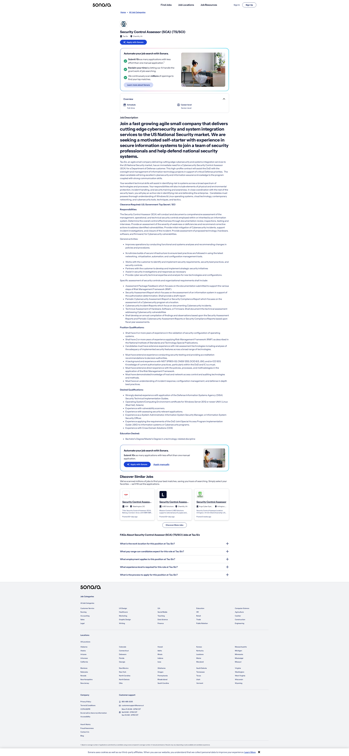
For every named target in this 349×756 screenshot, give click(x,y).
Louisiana (200, 654)
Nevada (83, 676)
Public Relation (202, 623)
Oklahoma (162, 668)
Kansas (199, 647)
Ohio (121, 683)
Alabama (83, 647)
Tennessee (200, 672)
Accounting (84, 616)
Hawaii (160, 647)
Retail (198, 616)
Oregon (160, 672)
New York (122, 672)
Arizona (83, 654)
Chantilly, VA (137, 36)
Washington (239, 672)
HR (197, 612)
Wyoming (238, 683)
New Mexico (123, 668)
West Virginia (240, 676)
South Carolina (163, 683)
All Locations (85, 642)
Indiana (160, 658)
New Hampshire (86, 679)
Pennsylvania (163, 676)
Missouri (238, 662)
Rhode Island (162, 679)
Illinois (160, 654)
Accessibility (85, 717)
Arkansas (84, 658)
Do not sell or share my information (93, 713)
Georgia (122, 662)
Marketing (123, 616)
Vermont (199, 683)
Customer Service (87, 608)
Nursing (83, 612)
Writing (122, 623)
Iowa (159, 662)
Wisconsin (239, 679)
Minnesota (239, 654)
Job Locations (186, 4)
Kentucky (200, 651)
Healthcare (123, 612)
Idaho (160, 651)
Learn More (250, 752)
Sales (82, 619)
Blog (82, 736)
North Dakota (124, 679)
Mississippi (239, 658)
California (84, 662)
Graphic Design (125, 619)
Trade (198, 619)
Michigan (238, 651)
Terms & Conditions (87, 705)
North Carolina (124, 676)
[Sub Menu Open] (224, 99)
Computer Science (242, 608)
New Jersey (84, 683)
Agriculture (239, 612)
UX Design (123, 608)
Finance (161, 623)
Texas (198, 676)
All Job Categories (87, 603)
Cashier (238, 616)
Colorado (122, 647)
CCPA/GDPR (85, 709)
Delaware (122, 654)
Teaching (161, 616)
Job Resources (209, 4)
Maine (198, 658)
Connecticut (124, 651)
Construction (240, 619)
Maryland (200, 662)
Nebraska (84, 672)
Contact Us (84, 732)
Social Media (162, 612)
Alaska (83, 651)
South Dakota (201, 668)
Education (200, 608)
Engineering (239, 623)
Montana (83, 668)
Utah (198, 679)
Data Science (163, 619)
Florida (121, 658)
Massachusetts (241, 647)
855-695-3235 (127, 702)
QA (159, 608)
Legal (82, 623)
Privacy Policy (85, 702)
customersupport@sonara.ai (133, 705)
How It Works (85, 724)
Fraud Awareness (87, 728)
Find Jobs (166, 4)
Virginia (238, 668)
